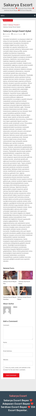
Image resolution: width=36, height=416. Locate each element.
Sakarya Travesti (13, 25)
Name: (5, 342)
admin (8, 34)
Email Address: (7, 351)
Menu (3, 15)
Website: (5, 359)
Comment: (6, 325)
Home (5, 25)
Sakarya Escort (18, 4)
